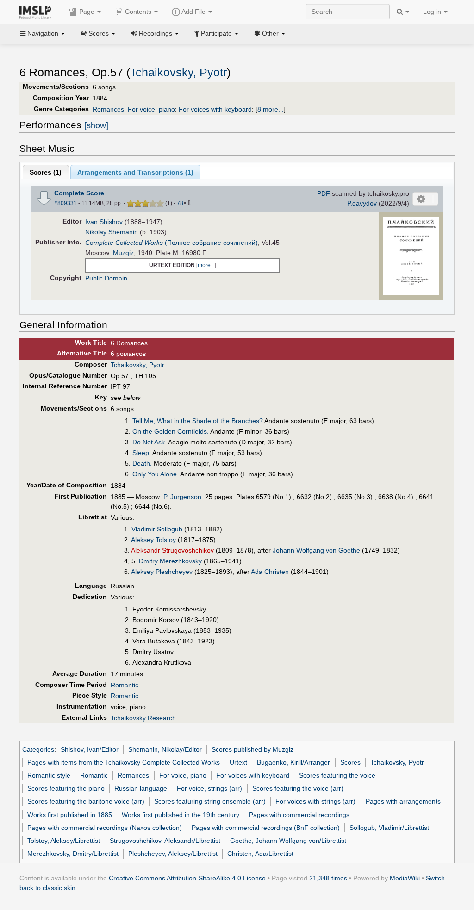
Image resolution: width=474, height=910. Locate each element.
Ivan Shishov (104, 221)
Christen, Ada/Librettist (260, 853)
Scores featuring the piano (66, 788)
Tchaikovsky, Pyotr (178, 72)
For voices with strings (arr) (315, 801)
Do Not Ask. (149, 442)
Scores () (46, 172)
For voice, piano (151, 109)
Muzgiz (123, 252)
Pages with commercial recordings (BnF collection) (266, 827)
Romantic (124, 685)
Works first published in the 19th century (180, 814)
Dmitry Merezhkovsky (170, 561)
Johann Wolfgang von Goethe (316, 550)
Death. (142, 463)
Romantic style (48, 775)
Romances (108, 109)
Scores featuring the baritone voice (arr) (85, 801)
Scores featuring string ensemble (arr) (210, 801)
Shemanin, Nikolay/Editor (165, 749)
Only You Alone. (155, 474)
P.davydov (362, 203)
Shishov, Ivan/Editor (89, 749)
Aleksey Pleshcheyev (162, 571)
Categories (38, 749)
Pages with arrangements (403, 801)
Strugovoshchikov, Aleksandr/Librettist (165, 840)
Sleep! (141, 452)
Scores (350, 762)
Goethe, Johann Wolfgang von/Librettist (288, 840)
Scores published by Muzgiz (252, 749)
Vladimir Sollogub (156, 529)
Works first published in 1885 (69, 814)
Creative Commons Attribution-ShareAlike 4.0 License (187, 878)
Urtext (238, 762)
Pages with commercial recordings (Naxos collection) (104, 827)
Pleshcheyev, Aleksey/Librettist (173, 853)
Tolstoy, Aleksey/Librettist (63, 840)
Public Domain (106, 278)
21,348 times (328, 878)
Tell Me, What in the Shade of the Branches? (197, 420)
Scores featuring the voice (337, 775)
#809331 (65, 203)
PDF (323, 193)
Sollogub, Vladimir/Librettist (389, 827)
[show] (96, 125)
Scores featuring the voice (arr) (297, 788)
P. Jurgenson (182, 496)
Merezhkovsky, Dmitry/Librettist (72, 853)
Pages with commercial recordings (299, 814)
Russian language (140, 788)
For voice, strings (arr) (209, 788)
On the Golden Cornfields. (170, 431)
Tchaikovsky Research (143, 718)
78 (180, 203)
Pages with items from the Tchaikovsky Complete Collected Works (123, 762)
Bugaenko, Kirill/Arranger (293, 762)
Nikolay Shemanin (111, 232)
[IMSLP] (37, 11)
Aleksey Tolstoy (153, 539)
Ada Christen (270, 571)
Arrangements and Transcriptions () (135, 172)
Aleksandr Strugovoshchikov (172, 550)
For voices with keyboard (215, 109)
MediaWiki (405, 878)
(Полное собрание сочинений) (171, 242)
